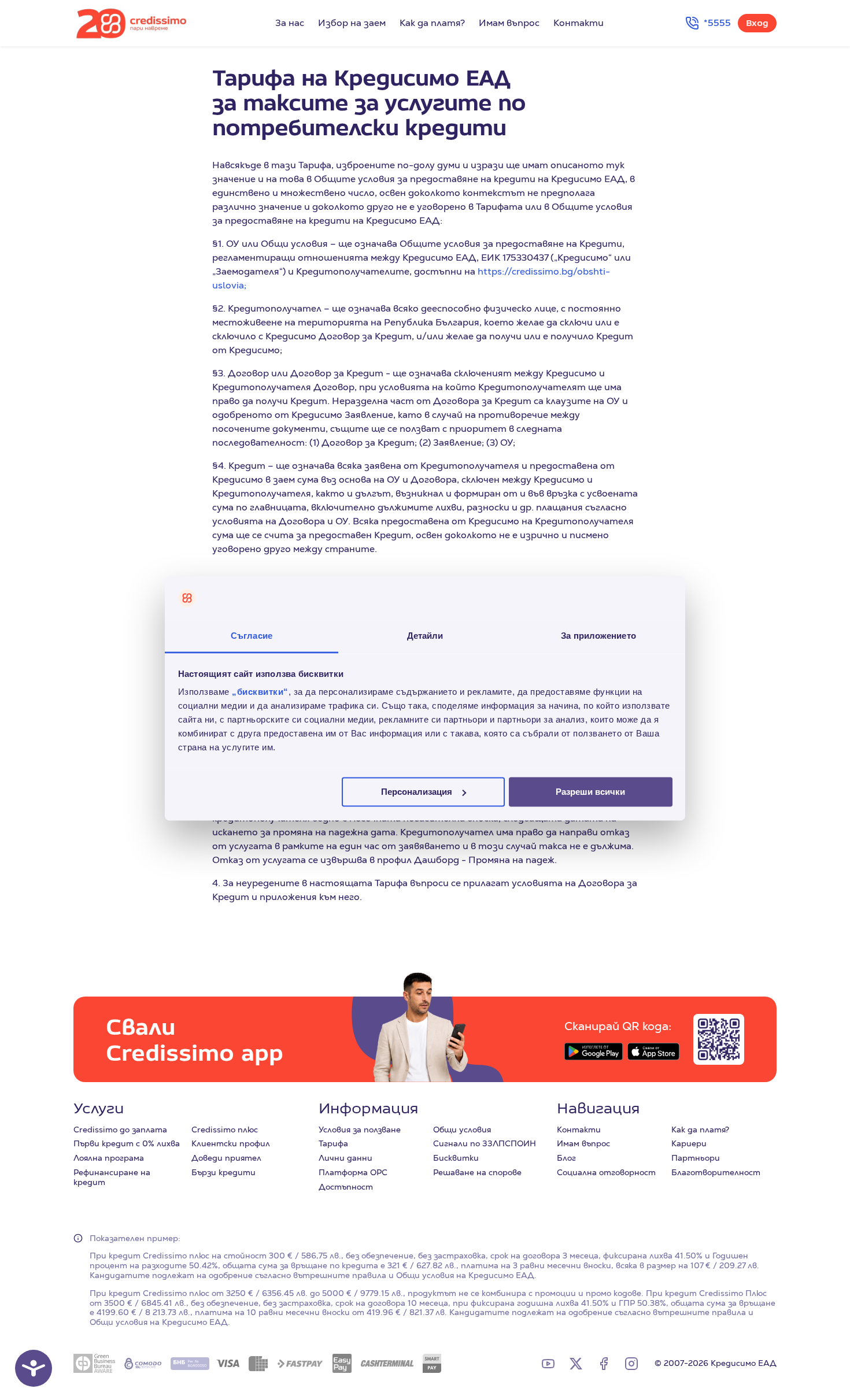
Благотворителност (715, 1172)
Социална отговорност (606, 1172)
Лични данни (345, 1158)
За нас (289, 23)
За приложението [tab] (598, 636)
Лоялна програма (108, 1158)
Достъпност (346, 1187)
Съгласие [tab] (251, 636)
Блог (566, 1158)
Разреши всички (590, 792)
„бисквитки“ (260, 692)
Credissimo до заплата (120, 1129)
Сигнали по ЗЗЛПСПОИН (484, 1143)
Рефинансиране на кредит (111, 1177)
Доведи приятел (226, 1158)
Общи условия (462, 1129)
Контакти (578, 23)
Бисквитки (456, 1158)
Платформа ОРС (353, 1172)
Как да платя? (432, 23)
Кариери (689, 1143)
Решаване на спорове (477, 1172)
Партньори (695, 1158)
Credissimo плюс (224, 1129)
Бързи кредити (223, 1172)
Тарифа (333, 1143)
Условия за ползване (360, 1129)
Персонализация (416, 792)
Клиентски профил (230, 1143)
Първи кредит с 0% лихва (126, 1143)
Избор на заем (352, 23)
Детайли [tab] (425, 636)
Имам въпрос (509, 23)
